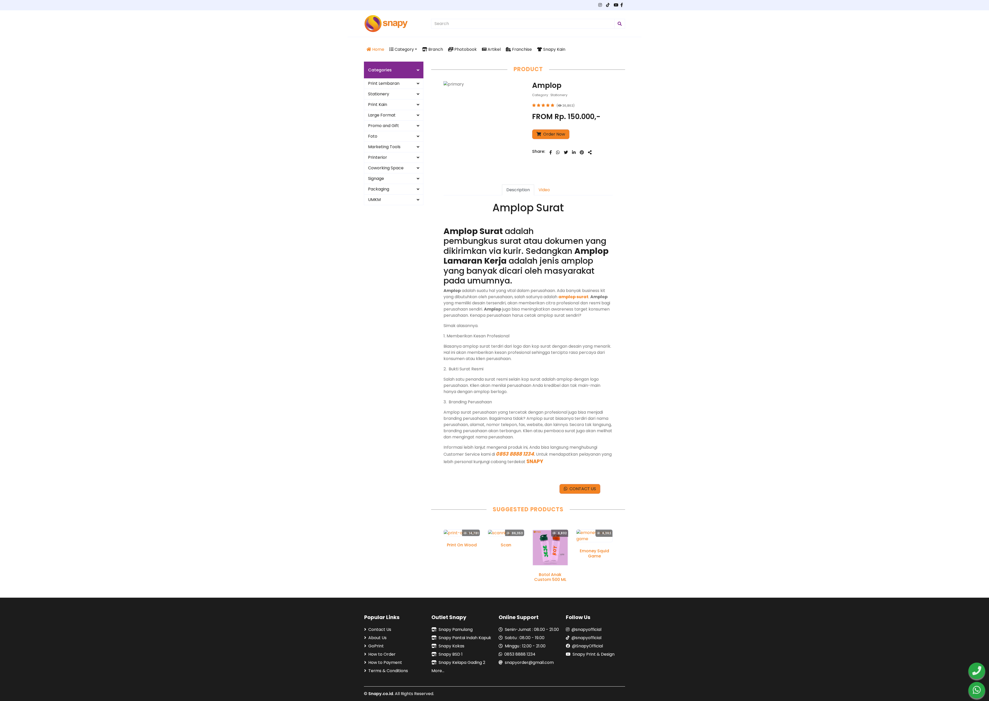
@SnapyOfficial (587, 646)
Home (377, 49)
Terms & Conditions (388, 671)
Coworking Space (386, 168)
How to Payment (385, 662)
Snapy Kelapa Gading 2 (462, 662)
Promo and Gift (383, 126)
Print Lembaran (383, 83)
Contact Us (379, 629)
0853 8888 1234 (519, 654)
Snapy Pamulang (456, 629)
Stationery (378, 94)
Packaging (378, 189)
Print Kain (377, 104)
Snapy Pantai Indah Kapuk (465, 638)
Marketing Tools (384, 147)
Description (518, 190)
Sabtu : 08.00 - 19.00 (524, 638)
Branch (435, 49)
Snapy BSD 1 (451, 654)
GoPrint (376, 646)
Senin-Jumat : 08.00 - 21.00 (532, 629)
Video (544, 190)
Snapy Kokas (451, 646)
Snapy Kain (553, 49)
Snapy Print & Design (594, 654)
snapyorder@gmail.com (529, 662)
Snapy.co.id (380, 694)
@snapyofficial (586, 629)
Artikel (494, 49)
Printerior (377, 157)
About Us (377, 638)
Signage (376, 178)
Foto (372, 136)
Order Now (553, 134)
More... (437, 671)
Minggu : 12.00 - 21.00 (525, 646)
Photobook (465, 49)
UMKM (374, 200)
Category (404, 49)
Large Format (382, 115)
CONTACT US (581, 489)
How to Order (382, 654)
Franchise (521, 49)
